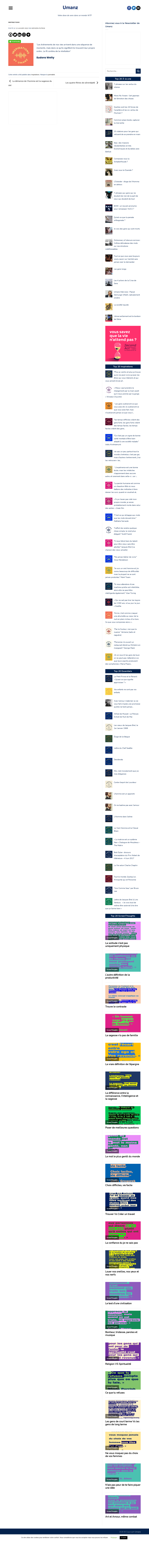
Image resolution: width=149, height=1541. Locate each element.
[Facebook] (11, 35)
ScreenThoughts (112, 938)
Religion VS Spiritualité (118, 1363)
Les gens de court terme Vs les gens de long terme (122, 1423)
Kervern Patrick (38, 28)
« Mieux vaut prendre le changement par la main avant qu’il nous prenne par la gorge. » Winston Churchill (122, 392)
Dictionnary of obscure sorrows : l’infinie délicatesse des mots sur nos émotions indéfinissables (122, 244)
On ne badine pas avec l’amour (126, 805)
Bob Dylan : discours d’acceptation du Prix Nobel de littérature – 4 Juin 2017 (127, 855)
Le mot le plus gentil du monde (122, 1156)
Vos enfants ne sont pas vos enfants (125, 691)
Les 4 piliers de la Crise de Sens (125, 282)
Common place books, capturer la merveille (127, 121)
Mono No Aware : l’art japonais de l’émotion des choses (126, 97)
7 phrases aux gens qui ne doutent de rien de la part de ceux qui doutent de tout (126, 196)
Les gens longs (120, 269)
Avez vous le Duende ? (123, 170)
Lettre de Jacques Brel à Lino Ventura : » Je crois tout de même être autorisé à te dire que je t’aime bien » (121, 904)
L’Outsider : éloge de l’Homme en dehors (126, 183)
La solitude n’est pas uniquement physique (117, 945)
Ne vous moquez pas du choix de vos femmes (121, 1455)
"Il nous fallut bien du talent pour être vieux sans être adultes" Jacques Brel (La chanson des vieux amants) (121, 545)
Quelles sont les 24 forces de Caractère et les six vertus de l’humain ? (126, 110)
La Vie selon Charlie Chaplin (125, 865)
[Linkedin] (19, 35)
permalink (51, 75)
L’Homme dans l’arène (123, 816)
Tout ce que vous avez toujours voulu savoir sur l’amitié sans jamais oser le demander (127, 259)
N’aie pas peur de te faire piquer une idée (122, 1486)
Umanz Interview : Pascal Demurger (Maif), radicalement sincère (127, 295)
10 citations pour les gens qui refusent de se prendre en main (127, 133)
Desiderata (118, 759)
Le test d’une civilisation (118, 1303)
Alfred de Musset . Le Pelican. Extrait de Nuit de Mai (126, 715)
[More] (28, 35)
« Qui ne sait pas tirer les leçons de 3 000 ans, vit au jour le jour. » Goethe (127, 603)
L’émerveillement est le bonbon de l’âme (127, 317)
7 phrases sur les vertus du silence (125, 85)
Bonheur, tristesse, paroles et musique (121, 1334)
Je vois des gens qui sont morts (127, 229)
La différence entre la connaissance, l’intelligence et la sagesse (121, 1095)
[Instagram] (24, 35)
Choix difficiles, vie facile (118, 1185)
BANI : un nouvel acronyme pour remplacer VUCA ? (125, 207)
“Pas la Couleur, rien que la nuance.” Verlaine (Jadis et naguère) (125, 632)
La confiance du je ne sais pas (121, 1242)
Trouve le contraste (115, 1006)
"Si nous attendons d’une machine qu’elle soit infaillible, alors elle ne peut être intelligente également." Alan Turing (122, 588)
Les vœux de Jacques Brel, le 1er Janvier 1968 (126, 726)
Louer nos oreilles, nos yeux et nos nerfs (122, 1273)
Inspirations (13, 22)
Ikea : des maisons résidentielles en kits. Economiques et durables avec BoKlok (122, 147)
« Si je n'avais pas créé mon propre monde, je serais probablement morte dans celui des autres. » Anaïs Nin (122, 503)
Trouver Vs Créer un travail (120, 1214)
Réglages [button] (114, 1538)
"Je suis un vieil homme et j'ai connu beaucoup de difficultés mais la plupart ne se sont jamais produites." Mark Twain (122, 572)
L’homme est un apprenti (124, 794)
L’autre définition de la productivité (117, 976)
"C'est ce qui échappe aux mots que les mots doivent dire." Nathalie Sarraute (127, 518)
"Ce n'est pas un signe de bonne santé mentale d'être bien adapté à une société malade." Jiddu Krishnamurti (122, 440)
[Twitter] (15, 35)
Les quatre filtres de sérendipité (80, 82)
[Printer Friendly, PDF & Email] (14, 41)
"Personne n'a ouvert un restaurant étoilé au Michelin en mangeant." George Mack (127, 645)
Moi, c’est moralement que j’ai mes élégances (126, 772)
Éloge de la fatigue (122, 736)
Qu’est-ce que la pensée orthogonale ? (124, 219)
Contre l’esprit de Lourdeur (125, 782)
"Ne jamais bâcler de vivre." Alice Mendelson (125, 558)
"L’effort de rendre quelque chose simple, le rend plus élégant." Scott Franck (125, 531)
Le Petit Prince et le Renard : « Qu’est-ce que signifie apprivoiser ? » (126, 679)
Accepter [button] (123, 1538)
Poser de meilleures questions (122, 1127)
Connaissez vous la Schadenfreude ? (121, 160)
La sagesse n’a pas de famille (121, 1035)
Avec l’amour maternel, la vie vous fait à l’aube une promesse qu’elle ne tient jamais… (127, 704)
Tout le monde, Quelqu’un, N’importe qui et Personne (125, 878)
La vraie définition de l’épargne (122, 1064)
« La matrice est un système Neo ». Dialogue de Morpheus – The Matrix (127, 842)
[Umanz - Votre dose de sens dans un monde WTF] (70, 8)
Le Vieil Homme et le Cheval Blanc (126, 829)
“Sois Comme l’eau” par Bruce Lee (126, 889)
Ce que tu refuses (115, 1392)
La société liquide (121, 305)
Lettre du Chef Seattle (123, 748)
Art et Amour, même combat (121, 1516)
